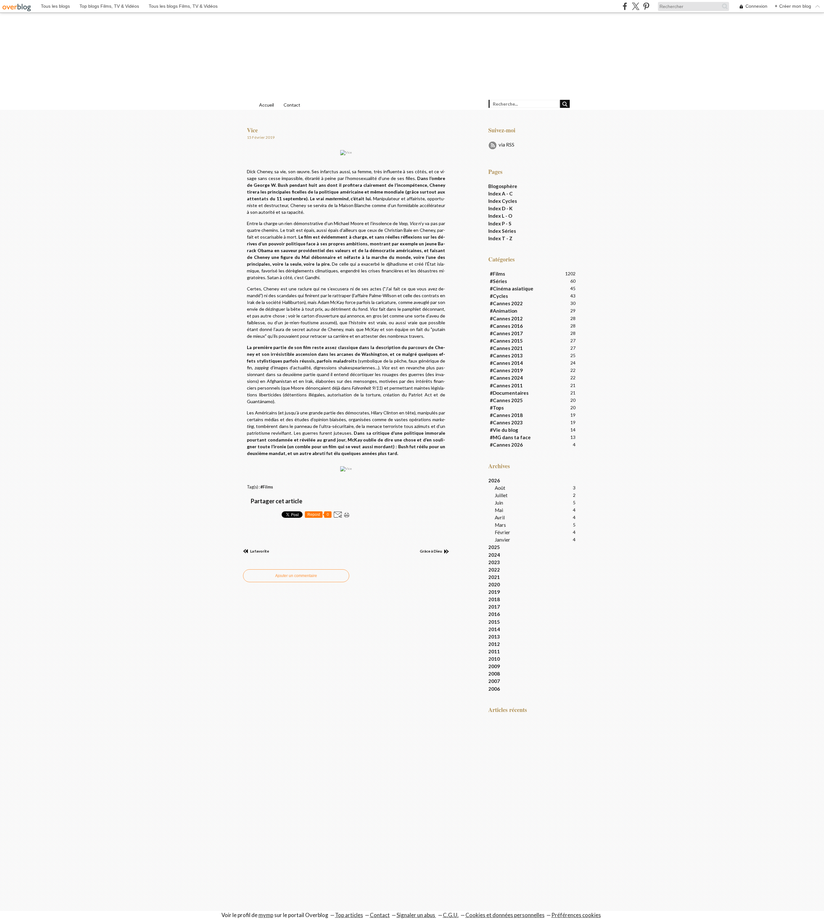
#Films (266, 487)
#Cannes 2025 (506, 400)
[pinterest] (646, 6)
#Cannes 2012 (506, 318)
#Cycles (499, 296)
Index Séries (502, 231)
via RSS (506, 144)
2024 (494, 555)
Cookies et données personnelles (505, 915)
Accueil (266, 105)
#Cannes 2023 (506, 422)
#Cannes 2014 (506, 363)
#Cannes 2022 (506, 303)
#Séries (498, 281)
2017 (494, 607)
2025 (494, 547)
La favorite (259, 551)
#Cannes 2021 (506, 348)
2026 (494, 480)
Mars (500, 525)
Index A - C (500, 193)
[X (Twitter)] (636, 6)
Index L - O (500, 216)
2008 (494, 674)
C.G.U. (451, 915)
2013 (494, 637)
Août (500, 488)
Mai (499, 510)
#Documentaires (509, 393)
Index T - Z (500, 238)
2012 (494, 644)
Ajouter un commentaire (296, 575)
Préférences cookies (576, 915)
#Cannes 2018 (506, 415)
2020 (494, 584)
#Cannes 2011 (506, 385)
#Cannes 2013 (506, 355)
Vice (252, 130)
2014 (494, 629)
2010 (494, 659)
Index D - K (500, 208)
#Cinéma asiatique (511, 288)
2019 (494, 592)
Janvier (502, 540)
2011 (494, 651)
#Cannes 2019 (506, 370)
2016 (494, 614)
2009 (494, 666)
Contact (292, 105)
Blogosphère (502, 186)
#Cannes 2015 (506, 341)
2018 (494, 599)
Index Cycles (502, 201)
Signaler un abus (416, 915)
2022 (494, 570)
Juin (499, 503)
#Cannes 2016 (506, 326)
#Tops (497, 408)
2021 (494, 577)
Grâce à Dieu (431, 551)
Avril (500, 517)
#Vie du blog (504, 430)
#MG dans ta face (510, 437)
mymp (265, 915)
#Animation (503, 311)
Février (502, 532)
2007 (494, 681)
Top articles (349, 915)
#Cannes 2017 (506, 333)
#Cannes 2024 (506, 378)
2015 (494, 622)
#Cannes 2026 (506, 445)
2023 (494, 562)
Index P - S (499, 223)
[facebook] (625, 6)
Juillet (501, 495)
